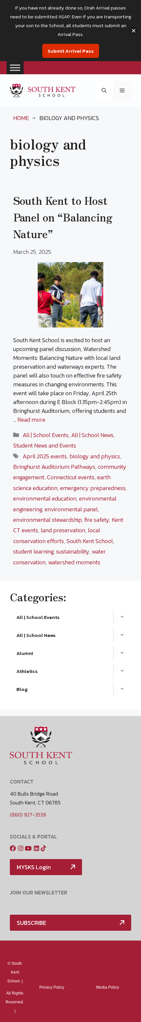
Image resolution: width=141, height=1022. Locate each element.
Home (21, 118)
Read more (31, 419)
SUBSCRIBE (31, 922)
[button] (104, 90)
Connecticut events (70, 477)
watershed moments (74, 562)
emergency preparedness (93, 488)
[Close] (134, 30)
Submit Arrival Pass (71, 51)
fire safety (96, 519)
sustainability (72, 551)
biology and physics (95, 456)
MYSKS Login (34, 867)
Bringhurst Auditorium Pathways (54, 466)
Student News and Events (44, 445)
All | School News (92, 435)
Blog (22, 689)
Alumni (24, 653)
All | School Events (46, 435)
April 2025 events (45, 456)
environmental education (44, 498)
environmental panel (71, 509)
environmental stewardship (47, 519)
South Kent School (90, 541)
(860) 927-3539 (28, 815)
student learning (33, 551)
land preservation (63, 530)
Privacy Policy (51, 987)
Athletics (27, 671)
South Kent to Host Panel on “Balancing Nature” (62, 217)
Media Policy (70, 951)
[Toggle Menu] (15, 67)
